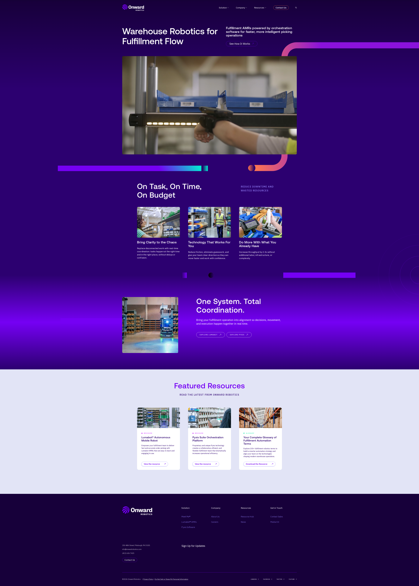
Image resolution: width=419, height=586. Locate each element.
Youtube (292, 579)
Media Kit (274, 522)
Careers (214, 522)
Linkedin (254, 579)
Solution (223, 7)
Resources (259, 7)
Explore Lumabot (209, 335)
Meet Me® (185, 516)
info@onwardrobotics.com (132, 549)
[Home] (133, 7)
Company (240, 7)
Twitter (279, 579)
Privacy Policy (148, 579)
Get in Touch (276, 508)
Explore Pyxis (237, 335)
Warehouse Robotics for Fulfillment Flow (170, 36)
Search (246, 296)
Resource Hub (247, 516)
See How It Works (239, 43)
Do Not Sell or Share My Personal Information (171, 579)
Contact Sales (276, 516)
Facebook (266, 579)
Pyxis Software (188, 527)
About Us (215, 516)
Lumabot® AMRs (189, 522)
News (243, 522)
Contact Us (281, 7)
